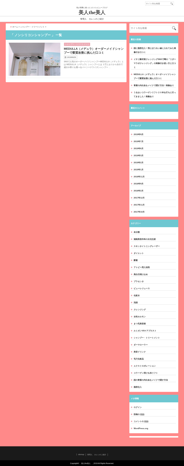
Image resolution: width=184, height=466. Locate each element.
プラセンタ (139, 281)
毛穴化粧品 (139, 359)
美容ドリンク (140, 352)
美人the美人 (95, 12)
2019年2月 (138, 162)
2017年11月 (139, 205)
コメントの (141, 421)
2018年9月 (138, 183)
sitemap (81, 454)
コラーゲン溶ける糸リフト (146, 373)
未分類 (137, 232)
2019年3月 (138, 155)
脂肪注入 (138, 387)
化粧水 (137, 295)
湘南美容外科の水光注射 (145, 239)
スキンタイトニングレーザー (147, 246)
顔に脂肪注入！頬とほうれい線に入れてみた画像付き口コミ (155, 50)
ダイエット (139, 253)
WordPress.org (141, 428)
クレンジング (140, 309)
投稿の (139, 414)
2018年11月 (139, 176)
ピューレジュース (142, 288)
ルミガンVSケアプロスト (145, 330)
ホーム (15, 27)
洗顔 (136, 302)
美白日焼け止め (141, 274)
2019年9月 (138, 134)
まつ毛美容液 (140, 323)
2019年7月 (138, 141)
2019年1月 (138, 169)
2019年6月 (138, 148)
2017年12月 (139, 198)
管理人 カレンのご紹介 (92, 19)
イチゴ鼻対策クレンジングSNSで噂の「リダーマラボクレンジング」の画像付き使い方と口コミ (155, 63)
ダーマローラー (141, 345)
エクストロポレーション (145, 366)
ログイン (138, 407)
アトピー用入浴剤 (142, 267)
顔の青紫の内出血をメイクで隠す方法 (151, 380)
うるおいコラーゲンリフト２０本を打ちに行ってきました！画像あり (155, 94)
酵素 (136, 260)
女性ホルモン (140, 316)
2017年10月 (139, 212)
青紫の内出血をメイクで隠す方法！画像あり (154, 85)
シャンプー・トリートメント (77, 44)
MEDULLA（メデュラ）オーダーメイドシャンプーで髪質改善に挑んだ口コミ (94, 50)
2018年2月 (138, 191)
